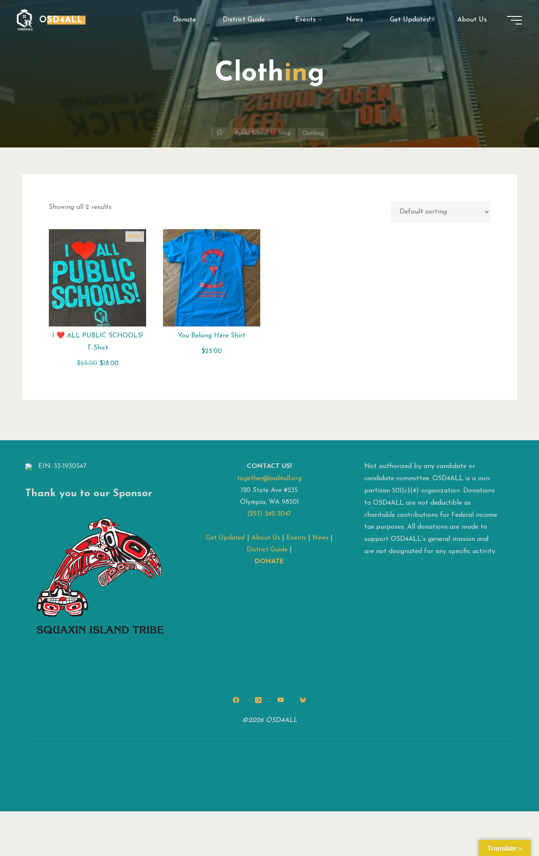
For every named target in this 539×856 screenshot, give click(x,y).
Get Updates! (225, 538)
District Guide (267, 549)
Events (296, 538)
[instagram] (259, 700)
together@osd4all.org (269, 478)
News (320, 538)
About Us (265, 538)
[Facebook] (236, 700)
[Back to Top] (506, 823)
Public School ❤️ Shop (263, 133)
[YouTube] (280, 700)
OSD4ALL (61, 20)
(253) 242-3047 (269, 514)
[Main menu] (514, 20)
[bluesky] (303, 700)
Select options (97, 275)
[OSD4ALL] (25, 19)
